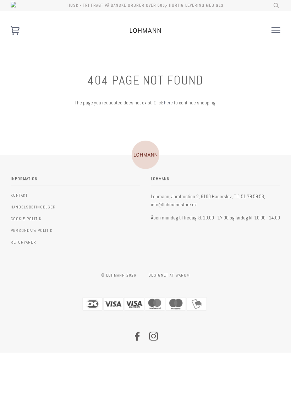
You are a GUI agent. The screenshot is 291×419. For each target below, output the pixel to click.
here (168, 102)
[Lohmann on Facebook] (137, 338)
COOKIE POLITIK (26, 218)
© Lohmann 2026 (118, 275)
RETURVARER (23, 242)
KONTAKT (19, 195)
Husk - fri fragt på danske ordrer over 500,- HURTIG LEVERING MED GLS (145, 5)
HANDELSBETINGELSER (33, 207)
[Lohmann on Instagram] (154, 338)
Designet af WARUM (169, 275)
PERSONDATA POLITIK (32, 230)
